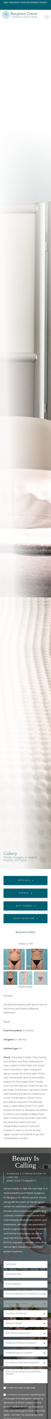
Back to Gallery (26, 932)
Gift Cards (24, 906)
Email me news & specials (21, 1388)
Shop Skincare (24, 919)
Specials (24, 880)
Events (24, 893)
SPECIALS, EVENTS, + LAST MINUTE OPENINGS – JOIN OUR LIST (25, 4)
